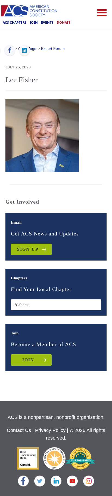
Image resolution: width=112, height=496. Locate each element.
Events (47, 22)
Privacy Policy (50, 430)
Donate (63, 22)
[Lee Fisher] (42, 135)
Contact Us (19, 430)
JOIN (28, 360)
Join (34, 22)
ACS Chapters (15, 22)
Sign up (28, 249)
